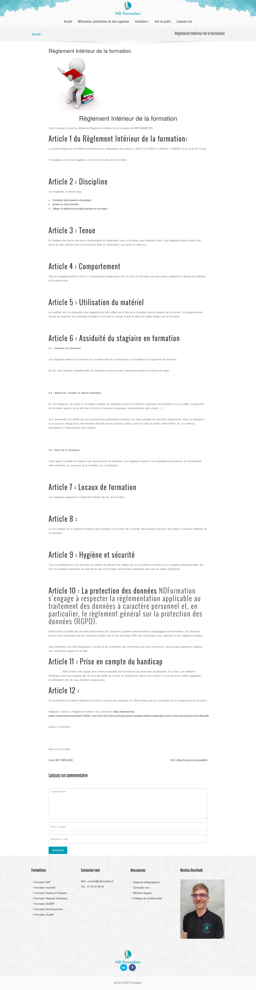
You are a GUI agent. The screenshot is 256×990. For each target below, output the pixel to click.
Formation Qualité (44, 914)
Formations (141, 21)
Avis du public (163, 21)
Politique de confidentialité (147, 898)
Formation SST (42, 882)
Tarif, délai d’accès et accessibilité (188, 760)
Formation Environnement (48, 909)
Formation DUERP (44, 903)
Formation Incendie (44, 887)
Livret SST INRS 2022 (61, 760)
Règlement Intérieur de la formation (90, 50)
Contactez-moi (184, 21)
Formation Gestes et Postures (50, 893)
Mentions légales (142, 893)
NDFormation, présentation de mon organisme (103, 21)
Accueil (68, 21)
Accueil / (37, 34)
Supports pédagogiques (146, 882)
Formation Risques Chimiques (50, 898)
